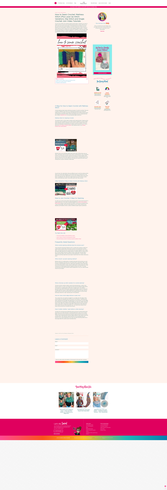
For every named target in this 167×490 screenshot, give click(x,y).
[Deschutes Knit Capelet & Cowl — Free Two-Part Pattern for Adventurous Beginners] (66, 399)
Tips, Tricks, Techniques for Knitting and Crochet (67, 333)
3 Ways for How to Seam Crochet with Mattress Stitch (65, 80)
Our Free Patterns (89, 426)
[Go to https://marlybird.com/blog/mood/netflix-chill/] (97, 91)
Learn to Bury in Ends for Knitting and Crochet (66, 237)
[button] (54, 433)
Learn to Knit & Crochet (90, 430)
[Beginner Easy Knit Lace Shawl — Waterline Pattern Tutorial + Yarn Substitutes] (100, 399)
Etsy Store (102, 428)
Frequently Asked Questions (61, 82)
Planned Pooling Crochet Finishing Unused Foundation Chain (69, 238)
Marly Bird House (89, 428)
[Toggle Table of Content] (87, 79)
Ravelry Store (103, 430)
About (87, 431)
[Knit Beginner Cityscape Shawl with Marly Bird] (83, 399)
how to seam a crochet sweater (65, 125)
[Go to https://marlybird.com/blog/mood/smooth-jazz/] (97, 105)
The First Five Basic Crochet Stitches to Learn (66, 235)
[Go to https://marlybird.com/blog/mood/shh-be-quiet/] (107, 105)
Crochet (59, 12)
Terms (100, 437)
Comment (57, 349)
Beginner (67, 408)
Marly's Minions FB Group (105, 427)
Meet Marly (102, 31)
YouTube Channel (103, 426)
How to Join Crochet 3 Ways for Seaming (63, 81)
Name (56, 341)
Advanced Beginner (63, 12)
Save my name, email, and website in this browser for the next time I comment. (71, 359)
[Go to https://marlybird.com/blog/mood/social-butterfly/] (107, 92)
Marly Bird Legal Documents (106, 437)
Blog (87, 427)
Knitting (65, 408)
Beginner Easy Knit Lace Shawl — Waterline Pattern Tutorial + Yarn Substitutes (101, 411)
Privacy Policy (97, 437)
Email (56, 345)
